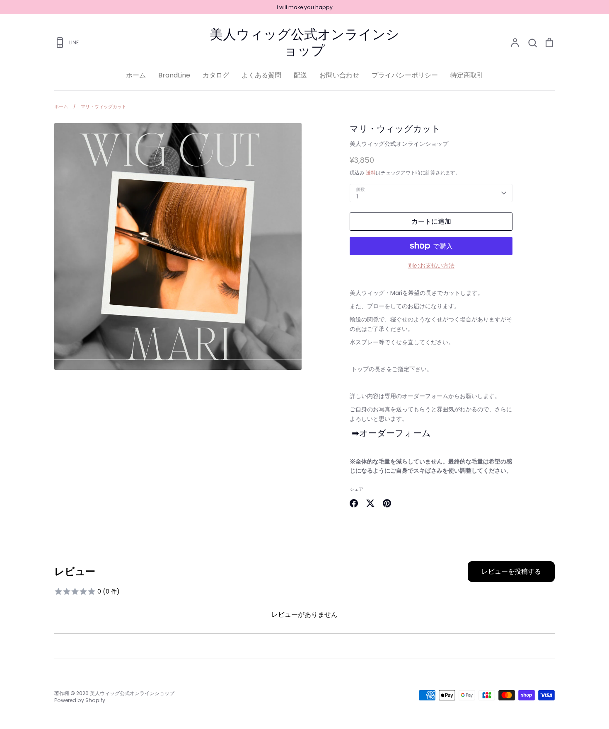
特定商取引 (466, 75)
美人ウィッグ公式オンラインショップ (304, 42)
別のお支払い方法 (431, 265)
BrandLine (174, 75)
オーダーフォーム (395, 433)
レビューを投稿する (511, 571)
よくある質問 (261, 75)
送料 (371, 172)
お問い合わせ (339, 75)
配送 (300, 75)
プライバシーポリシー (405, 75)
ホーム (136, 75)
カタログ (216, 75)
